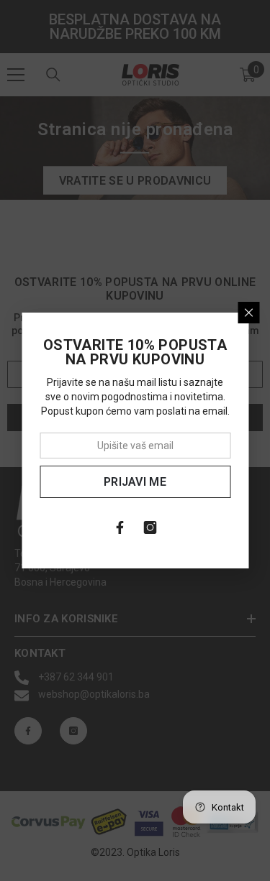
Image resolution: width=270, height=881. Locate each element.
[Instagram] (150, 527)
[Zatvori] (248, 312)
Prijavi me (135, 482)
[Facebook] (120, 527)
